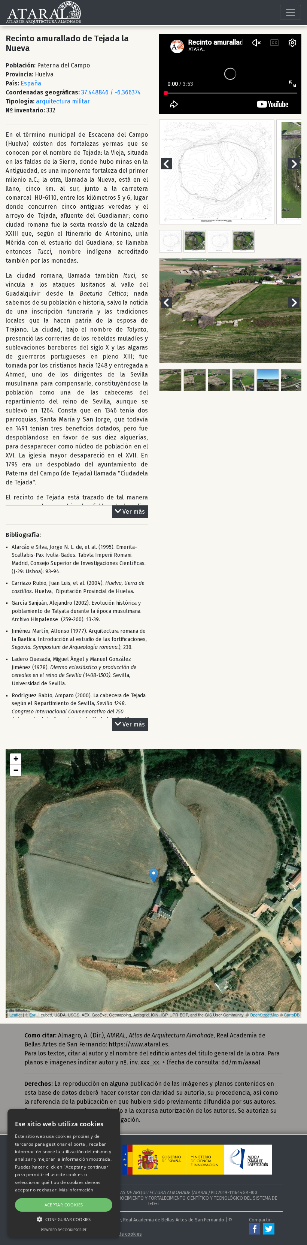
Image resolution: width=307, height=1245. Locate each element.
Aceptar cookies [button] (64, 1205)
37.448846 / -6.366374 (111, 92)
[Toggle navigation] (290, 12)
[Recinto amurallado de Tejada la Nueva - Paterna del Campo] (153, 875)
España (31, 83)
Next (298, 163)
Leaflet (15, 1015)
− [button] (15, 770)
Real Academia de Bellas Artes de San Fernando (173, 1220)
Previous (171, 163)
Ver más (133, 511)
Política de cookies (122, 1234)
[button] (63, 1219)
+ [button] (15, 759)
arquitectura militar (63, 101)
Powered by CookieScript (63, 1229)
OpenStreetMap (264, 1015)
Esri (32, 1015)
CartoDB (292, 1015)
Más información (76, 1190)
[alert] (63, 1173)
